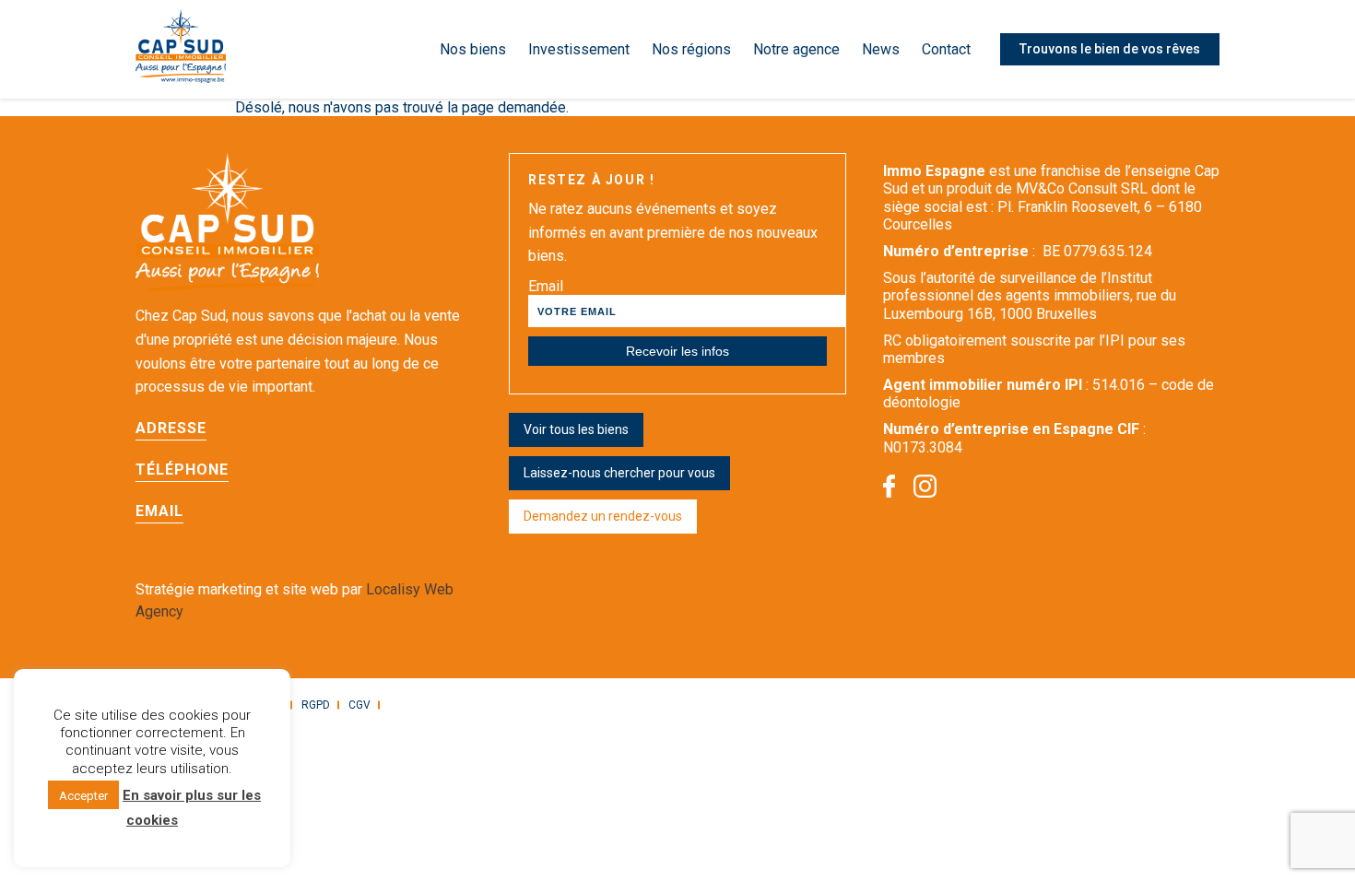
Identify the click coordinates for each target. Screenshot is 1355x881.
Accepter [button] (83, 796)
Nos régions (691, 49)
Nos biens (473, 49)
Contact (946, 49)
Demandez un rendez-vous (603, 516)
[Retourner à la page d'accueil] (181, 49)
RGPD (315, 705)
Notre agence (796, 49)
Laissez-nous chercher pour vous (619, 472)
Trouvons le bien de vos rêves (1109, 48)
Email (545, 286)
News (881, 49)
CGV (359, 705)
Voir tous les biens (576, 429)
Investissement (579, 49)
